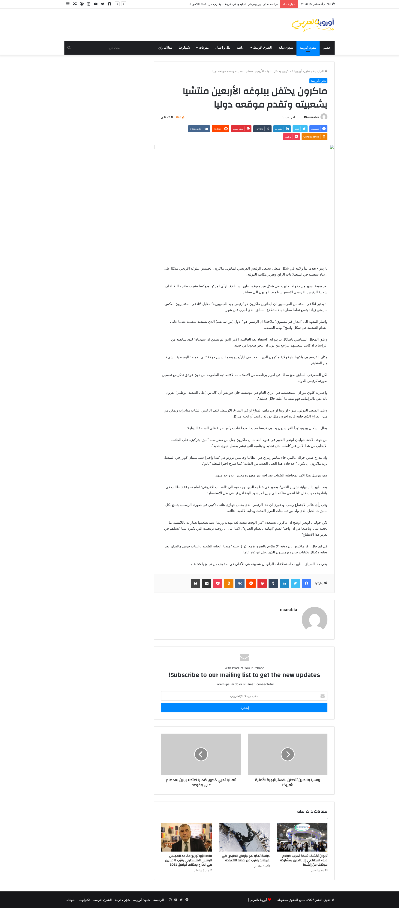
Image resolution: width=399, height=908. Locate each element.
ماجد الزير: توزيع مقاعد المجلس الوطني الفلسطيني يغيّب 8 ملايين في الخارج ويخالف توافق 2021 (188, 860)
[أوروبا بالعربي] (313, 25)
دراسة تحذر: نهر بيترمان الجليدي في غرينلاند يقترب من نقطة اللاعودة (234, 4)
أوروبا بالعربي (258, 900)
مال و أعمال (222, 47)
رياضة (240, 47)
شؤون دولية (285, 47)
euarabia (313, 117)
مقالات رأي (165, 47)
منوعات (204, 47)
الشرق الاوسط (262, 47)
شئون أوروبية (308, 47)
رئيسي (327, 47)
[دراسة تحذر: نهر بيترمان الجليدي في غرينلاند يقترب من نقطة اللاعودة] (244, 837)
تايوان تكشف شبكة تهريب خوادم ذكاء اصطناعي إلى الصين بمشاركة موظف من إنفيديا (303, 860)
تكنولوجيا (184, 47)
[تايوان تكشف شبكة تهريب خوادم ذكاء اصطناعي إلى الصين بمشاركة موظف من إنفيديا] (302, 837)
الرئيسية (319, 71)
